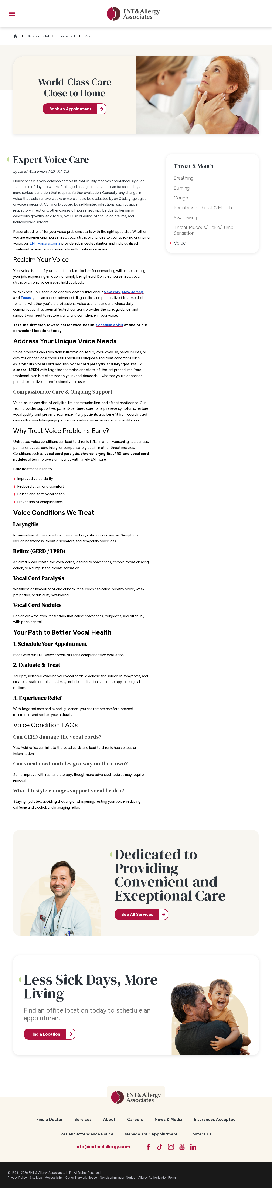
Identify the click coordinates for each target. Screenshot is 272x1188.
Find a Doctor (49, 1119)
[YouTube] (182, 1147)
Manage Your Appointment (151, 1134)
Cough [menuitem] (181, 198)
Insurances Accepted (215, 1119)
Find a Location (45, 1034)
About (109, 1119)
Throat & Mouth (67, 35)
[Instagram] (171, 1147)
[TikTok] (160, 1147)
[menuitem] (50, 1119)
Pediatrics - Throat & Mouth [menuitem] (203, 208)
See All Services (137, 914)
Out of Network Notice (81, 1177)
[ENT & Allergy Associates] (133, 13)
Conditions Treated (38, 35)
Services (83, 1119)
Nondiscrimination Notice (117, 1177)
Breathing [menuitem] (184, 178)
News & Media (168, 1119)
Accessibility (53, 1177)
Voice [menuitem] (180, 243)
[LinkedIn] (193, 1147)
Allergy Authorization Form (157, 1177)
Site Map (36, 1177)
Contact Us (200, 1134)
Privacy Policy (17, 1177)
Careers (135, 1119)
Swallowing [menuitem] (185, 218)
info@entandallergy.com (103, 1147)
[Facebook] (148, 1147)
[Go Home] (17, 36)
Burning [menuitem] (182, 188)
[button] (12, 14)
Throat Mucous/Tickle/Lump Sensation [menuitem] (203, 230)
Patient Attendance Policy (87, 1134)
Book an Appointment (70, 109)
